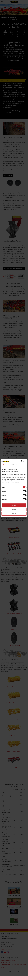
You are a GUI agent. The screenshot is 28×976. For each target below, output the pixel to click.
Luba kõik (14, 505)
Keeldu (14, 513)
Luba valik (14, 509)
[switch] (25, 492)
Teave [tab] (23, 464)
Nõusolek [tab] (5, 464)
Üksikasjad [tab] (14, 464)
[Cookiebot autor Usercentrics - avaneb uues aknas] (21, 461)
